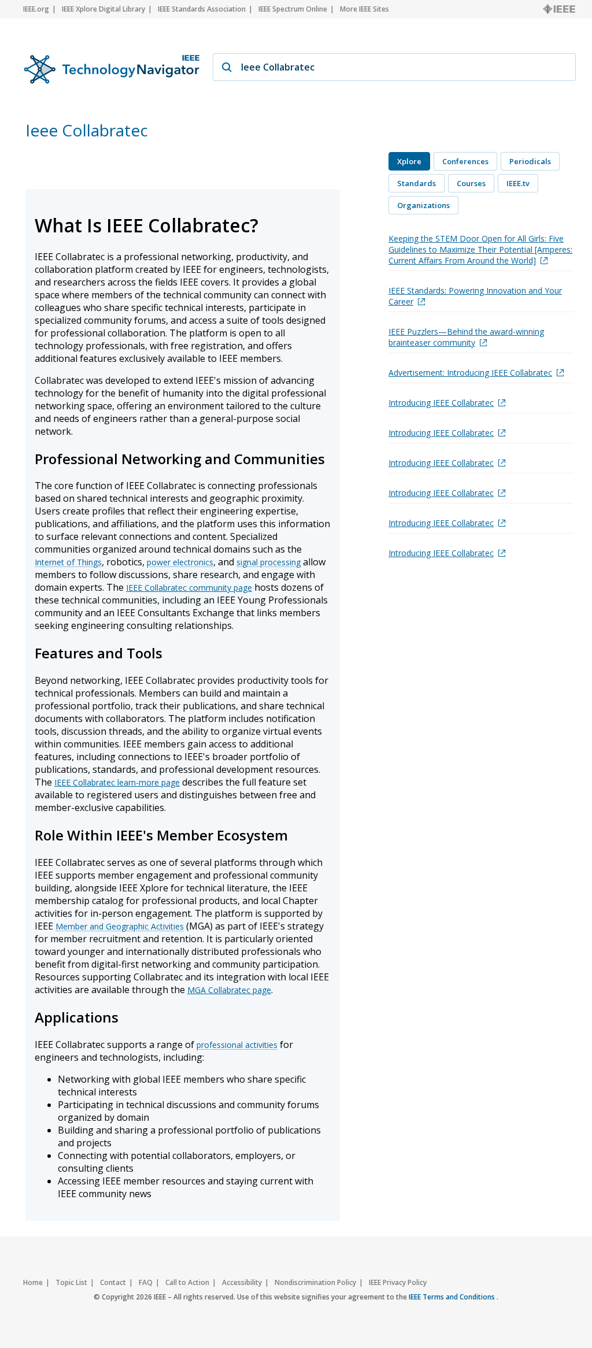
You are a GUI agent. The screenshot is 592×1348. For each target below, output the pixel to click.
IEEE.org (36, 9)
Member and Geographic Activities (120, 926)
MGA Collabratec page (229, 989)
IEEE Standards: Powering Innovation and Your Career (475, 296)
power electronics (180, 562)
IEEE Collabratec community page (189, 587)
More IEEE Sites (364, 9)
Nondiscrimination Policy (315, 1282)
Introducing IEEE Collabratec (441, 402)
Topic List (71, 1282)
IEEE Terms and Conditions (453, 1297)
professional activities (237, 1044)
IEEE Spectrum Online (292, 9)
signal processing (268, 562)
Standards (416, 183)
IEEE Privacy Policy (398, 1282)
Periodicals (530, 161)
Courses (471, 183)
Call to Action (187, 1282)
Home (33, 1282)
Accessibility (242, 1282)
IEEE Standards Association (202, 9)
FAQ (146, 1282)
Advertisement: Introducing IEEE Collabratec (470, 372)
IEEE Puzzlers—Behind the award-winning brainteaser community (466, 337)
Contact (113, 1282)
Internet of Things (68, 562)
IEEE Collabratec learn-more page (117, 782)
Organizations (423, 205)
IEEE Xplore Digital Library (103, 9)
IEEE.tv (518, 183)
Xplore (409, 161)
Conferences (465, 161)
